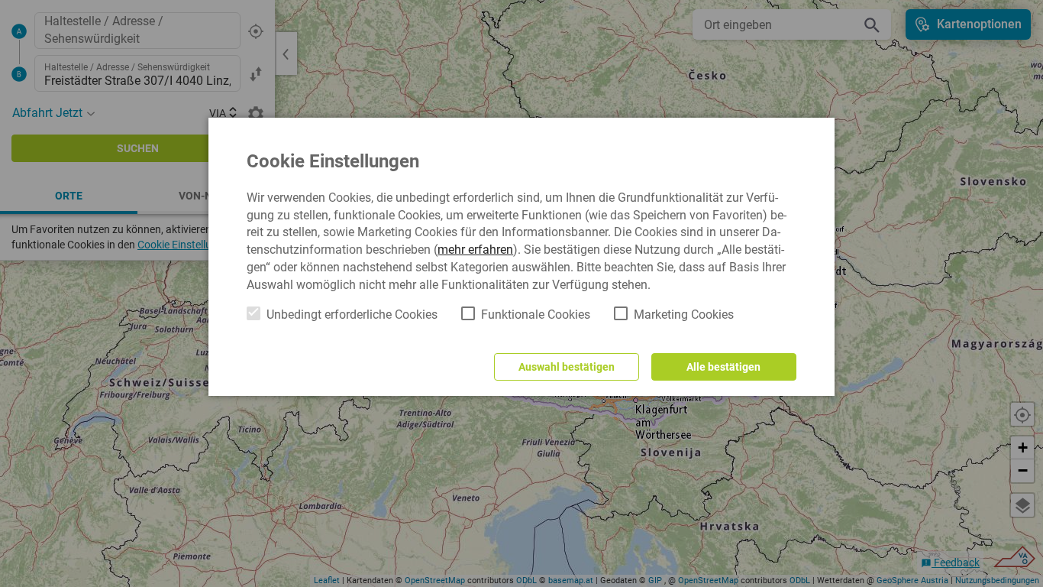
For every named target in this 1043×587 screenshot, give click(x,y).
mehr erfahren (475, 249)
